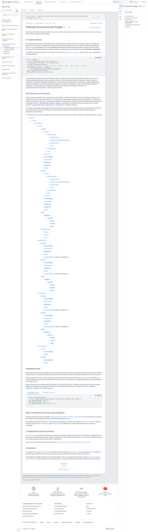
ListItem (46, 235)
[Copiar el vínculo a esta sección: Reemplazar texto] (41, 369)
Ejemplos (32, 10)
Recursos (63, 2)
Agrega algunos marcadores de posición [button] (34, 392)
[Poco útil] (101, 23)
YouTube (88, 513)
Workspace (15, 2)
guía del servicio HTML (88, 421)
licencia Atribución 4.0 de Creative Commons (67, 475)
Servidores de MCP (76, 2)
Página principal (29, 2)
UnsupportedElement (50, 257)
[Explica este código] (96, 57)
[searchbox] (10, 15)
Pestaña (34, 120)
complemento (44, 423)
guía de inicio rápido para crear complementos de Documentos (73, 442)
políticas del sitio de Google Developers (56, 477)
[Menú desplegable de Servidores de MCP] (82, 2)
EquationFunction (51, 134)
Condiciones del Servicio (28, 516)
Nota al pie (47, 154)
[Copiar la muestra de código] (101, 57)
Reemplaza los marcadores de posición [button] (50, 392)
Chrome (49, 522)
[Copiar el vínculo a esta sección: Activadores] (37, 448)
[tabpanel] (64, 401)
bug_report (141, 6)
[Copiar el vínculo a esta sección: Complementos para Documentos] (55, 431)
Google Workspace (39, 23)
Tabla (45, 237)
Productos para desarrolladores (30, 508)
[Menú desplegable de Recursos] (67, 2)
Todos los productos (50, 2)
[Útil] (99, 23)
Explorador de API (58, 513)
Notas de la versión (27, 511)
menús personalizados (56, 417)
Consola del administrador (60, 506)
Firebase (56, 522)
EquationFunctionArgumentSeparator (60, 140)
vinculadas (45, 452)
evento (92, 452)
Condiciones (26, 528)
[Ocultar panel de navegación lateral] (18, 529)
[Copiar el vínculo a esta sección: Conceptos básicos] (43, 40)
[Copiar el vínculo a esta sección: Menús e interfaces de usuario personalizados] (66, 413)
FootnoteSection (42, 346)
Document (31, 118)
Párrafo (46, 232)
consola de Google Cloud (60, 511)
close (145, 6)
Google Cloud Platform (66, 522)
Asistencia (40, 10)
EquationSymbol (54, 143)
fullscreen (143, 6)
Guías (16, 10)
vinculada (31, 47)
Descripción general (7, 10)
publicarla (83, 437)
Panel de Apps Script (59, 508)
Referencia (24, 10)
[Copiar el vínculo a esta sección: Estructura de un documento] (51, 94)
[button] (9, 25)
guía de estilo (57, 423)
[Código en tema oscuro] (98, 57)
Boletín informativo (91, 508)
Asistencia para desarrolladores (30, 513)
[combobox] (120, 1)
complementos (32, 435)
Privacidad (32, 528)
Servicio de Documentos (73, 52)
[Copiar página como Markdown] (69, 27)
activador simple (75, 452)
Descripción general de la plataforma (31, 506)
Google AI (77, 522)
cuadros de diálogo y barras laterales (73, 417)
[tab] (33, 392)
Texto (51, 145)
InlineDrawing (47, 159)
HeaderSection (42, 240)
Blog (87, 506)
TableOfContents (45, 229)
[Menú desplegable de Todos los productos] (57, 2)
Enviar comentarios (95, 27)
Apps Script (39, 2)
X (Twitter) (89, 511)
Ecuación (46, 132)
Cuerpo (40, 126)
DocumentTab (38, 123)
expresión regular (84, 377)
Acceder (144, 1)
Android (42, 522)
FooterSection (42, 293)
